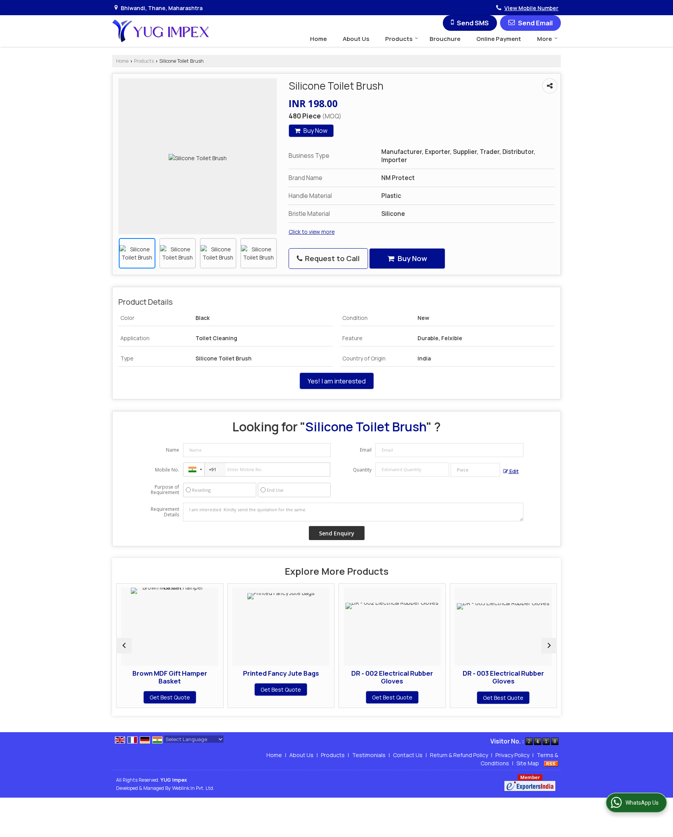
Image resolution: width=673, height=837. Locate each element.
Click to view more (312, 231)
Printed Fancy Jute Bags (281, 673)
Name (172, 450)
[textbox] (475, 470)
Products (398, 39)
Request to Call (331, 258)
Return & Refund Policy (459, 755)
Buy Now (315, 131)
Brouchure (445, 39)
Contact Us (408, 755)
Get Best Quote (170, 697)
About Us (356, 39)
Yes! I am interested (337, 380)
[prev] (124, 645)
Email (366, 450)
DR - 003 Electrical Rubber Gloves (503, 677)
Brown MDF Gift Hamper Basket (169, 677)
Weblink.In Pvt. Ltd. (193, 788)
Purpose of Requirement (165, 489)
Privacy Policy (512, 755)
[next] (549, 645)
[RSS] (551, 763)
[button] (531, 8)
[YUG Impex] (160, 30)
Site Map (527, 763)
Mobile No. (167, 469)
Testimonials (369, 755)
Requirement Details (165, 512)
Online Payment (498, 39)
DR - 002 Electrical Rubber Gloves (392, 677)
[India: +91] (194, 470)
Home (318, 39)
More (544, 39)
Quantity (362, 469)
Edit (513, 471)
